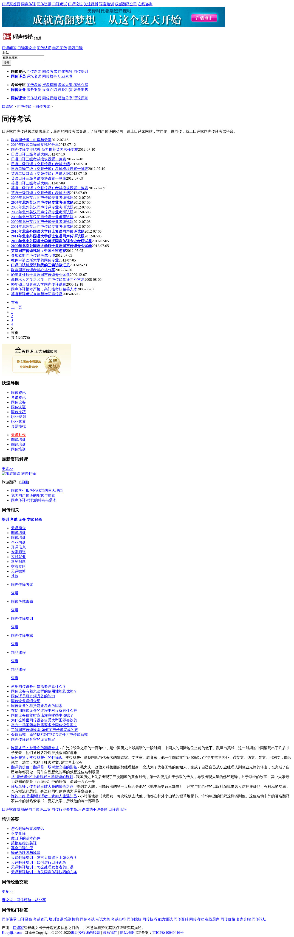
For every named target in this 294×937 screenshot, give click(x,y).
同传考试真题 (22, 601)
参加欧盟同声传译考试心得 (33, 255)
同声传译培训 (22, 618)
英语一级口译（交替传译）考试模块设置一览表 (49, 188)
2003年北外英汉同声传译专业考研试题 (42, 217)
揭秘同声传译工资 (36, 809)
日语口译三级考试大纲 (29, 154)
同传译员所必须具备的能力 (33, 696)
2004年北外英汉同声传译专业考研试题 (42, 212)
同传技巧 (34, 98)
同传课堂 (18, 98)
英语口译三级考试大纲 (29, 183)
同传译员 (18, 76)
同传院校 (134, 919)
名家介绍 (243, 919)
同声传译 (28, 4)
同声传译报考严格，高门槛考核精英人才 (44, 289)
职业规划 (18, 417)
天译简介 (18, 528)
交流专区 (18, 566)
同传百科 (181, 919)
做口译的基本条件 (25, 838)
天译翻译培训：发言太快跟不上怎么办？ (44, 857)
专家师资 (18, 552)
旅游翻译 (28, 473)
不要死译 (18, 833)
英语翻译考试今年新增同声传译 (36, 294)
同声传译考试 (22, 585)
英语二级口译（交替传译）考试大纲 (40, 173)
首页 (14, 302)
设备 (22, 519)
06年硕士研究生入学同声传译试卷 (38, 284)
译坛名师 (34, 76)
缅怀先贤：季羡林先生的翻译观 (36, 757)
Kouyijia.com (12, 932)
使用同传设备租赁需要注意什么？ (38, 686)
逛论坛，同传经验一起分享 (24, 900)
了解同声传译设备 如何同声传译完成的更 (44, 730)
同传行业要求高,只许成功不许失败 (79, 809)
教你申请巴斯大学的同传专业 (35, 260)
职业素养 (65, 76)
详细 (24, 482)
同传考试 (49, 71)
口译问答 (9, 48)
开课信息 (18, 547)
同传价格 (227, 919)
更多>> (7, 469)
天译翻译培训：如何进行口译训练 (38, 862)
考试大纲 (65, 85)
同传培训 (81, 71)
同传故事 (49, 76)
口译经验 (24, 919)
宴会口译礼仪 (22, 848)
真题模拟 (18, 426)
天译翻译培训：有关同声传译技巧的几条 (44, 872)
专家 (30, 519)
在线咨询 (145, 4)
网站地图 (127, 932)
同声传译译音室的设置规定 (33, 739)
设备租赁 (65, 90)
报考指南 (49, 85)
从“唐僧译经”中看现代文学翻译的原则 (42, 777)
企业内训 (18, 542)
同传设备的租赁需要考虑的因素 (36, 706)
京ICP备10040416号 (168, 932)
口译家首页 (11, 4)
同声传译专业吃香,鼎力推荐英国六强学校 (44, 149)
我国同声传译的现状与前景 (33, 495)
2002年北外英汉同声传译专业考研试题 (42, 222)
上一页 (16, 307)
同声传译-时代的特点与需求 (33, 500)
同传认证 (44, 48)
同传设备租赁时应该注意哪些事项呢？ (42, 715)
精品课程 (18, 652)
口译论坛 (75, 4)
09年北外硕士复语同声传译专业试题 (40, 275)
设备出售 (81, 90)
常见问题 (18, 562)
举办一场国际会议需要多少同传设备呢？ (44, 725)
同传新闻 (34, 71)
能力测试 (165, 919)
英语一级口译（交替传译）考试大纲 (40, 193)
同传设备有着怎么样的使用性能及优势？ (44, 691)
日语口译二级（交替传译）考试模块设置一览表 (49, 169)
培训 (5, 519)
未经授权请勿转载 (85, 932)
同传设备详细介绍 (25, 701)
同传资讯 (44, 4)
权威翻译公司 (126, 4)
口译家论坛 (26, 48)
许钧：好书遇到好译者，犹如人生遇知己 (44, 796)
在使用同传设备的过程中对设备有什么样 (44, 710)
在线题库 (212, 919)
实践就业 (18, 557)
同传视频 (65, 71)
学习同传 (59, 48)
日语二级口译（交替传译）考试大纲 (40, 164)
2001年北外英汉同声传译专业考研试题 (42, 226)
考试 (13, 519)
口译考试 (59, 4)
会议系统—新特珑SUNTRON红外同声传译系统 (49, 735)
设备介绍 (49, 90)
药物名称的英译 (24, 843)
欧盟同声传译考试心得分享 (33, 270)
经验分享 (65, 98)
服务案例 (34, 90)
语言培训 (106, 4)
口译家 (7, 106)
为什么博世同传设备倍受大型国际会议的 (44, 720)
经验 (38, 519)
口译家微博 (11, 809)
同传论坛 (259, 919)
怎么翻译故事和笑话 (27, 829)
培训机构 (71, 919)
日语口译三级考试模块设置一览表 (38, 159)
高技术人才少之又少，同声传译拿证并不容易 (48, 279)
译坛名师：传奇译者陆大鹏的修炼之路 (42, 786)
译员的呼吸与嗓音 (25, 853)
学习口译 (75, 48)
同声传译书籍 (22, 635)
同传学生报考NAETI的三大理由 (37, 490)
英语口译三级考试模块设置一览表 (38, 178)
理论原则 (81, 98)
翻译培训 (18, 440)
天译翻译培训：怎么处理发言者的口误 (42, 867)
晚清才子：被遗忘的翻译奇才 (35, 748)
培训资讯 (56, 919)
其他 (14, 576)
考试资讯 (18, 397)
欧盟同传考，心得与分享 (31, 140)
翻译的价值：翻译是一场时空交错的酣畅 (44, 767)
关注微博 (91, 4)
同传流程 (196, 919)
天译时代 (18, 435)
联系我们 (110, 932)
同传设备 (18, 90)
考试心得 (81, 85)
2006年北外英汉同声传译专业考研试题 (42, 198)
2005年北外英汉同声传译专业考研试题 (42, 207)
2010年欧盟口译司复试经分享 (35, 145)
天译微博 (18, 571)
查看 (14, 593)
